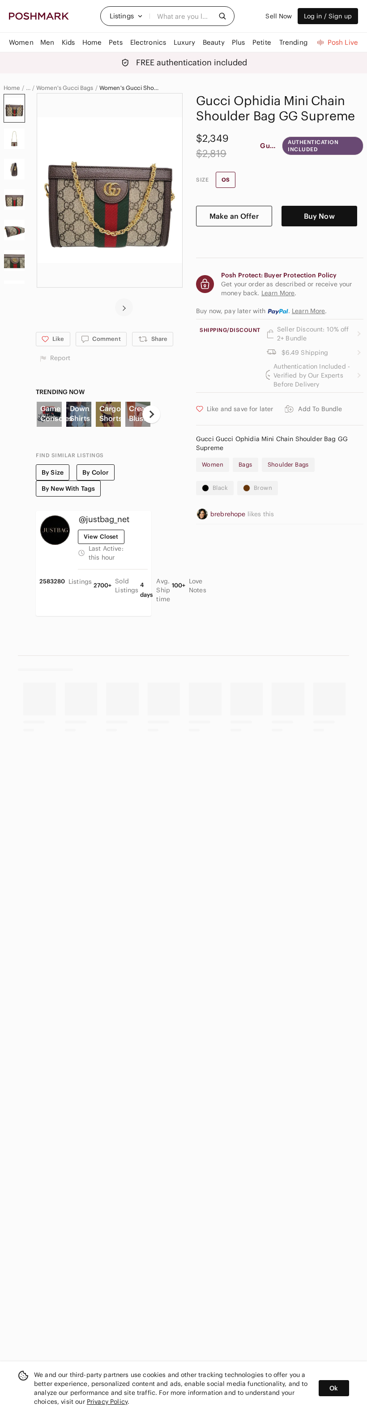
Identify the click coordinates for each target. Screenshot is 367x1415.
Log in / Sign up (328, 16)
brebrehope (229, 514)
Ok (333, 1388)
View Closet (101, 536)
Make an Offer (234, 216)
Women (212, 464)
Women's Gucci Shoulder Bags (130, 88)
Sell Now (278, 16)
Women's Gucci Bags (65, 88)
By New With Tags (68, 488)
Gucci (268, 145)
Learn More (308, 311)
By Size (53, 472)
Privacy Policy (107, 1402)
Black (220, 488)
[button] (126, 16)
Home (12, 88)
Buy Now (319, 216)
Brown (263, 488)
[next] (124, 307)
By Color (95, 472)
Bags (245, 464)
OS (226, 179)
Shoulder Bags (288, 464)
